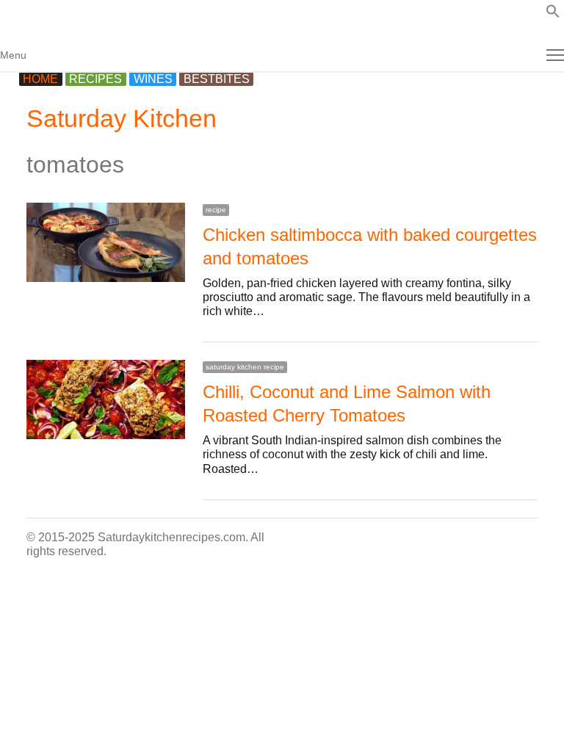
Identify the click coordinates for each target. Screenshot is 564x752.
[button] (553, 14)
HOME (40, 79)
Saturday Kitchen (121, 118)
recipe (216, 210)
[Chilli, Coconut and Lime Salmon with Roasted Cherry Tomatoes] (105, 367)
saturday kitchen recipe (245, 367)
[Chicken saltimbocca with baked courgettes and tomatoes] (105, 209)
